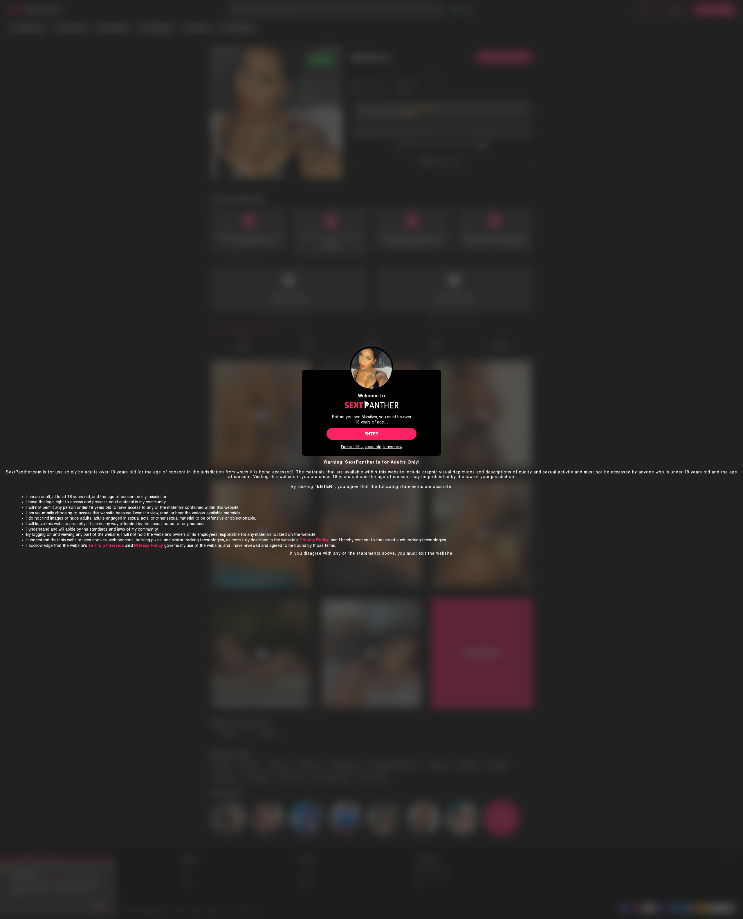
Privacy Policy (148, 545)
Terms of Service (106, 545)
